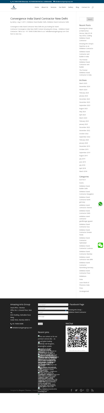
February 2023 (84, 121)
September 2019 (84, 152)
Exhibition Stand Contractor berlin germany (84, 199)
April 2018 (82, 168)
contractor (42, 374)
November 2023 (84, 102)
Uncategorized (84, 291)
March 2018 (83, 171)
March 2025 (83, 83)
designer (49, 374)
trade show (42, 381)
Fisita (81, 279)
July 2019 (82, 159)
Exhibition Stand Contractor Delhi (58, 22)
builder (46, 371)
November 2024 (84, 86)
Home (37, 7)
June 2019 (82, 162)
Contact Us (86, 7)
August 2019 (83, 156)
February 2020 (84, 140)
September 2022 (84, 137)
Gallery (70, 7)
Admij (14, 22)
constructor (54, 371)
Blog (77, 7)
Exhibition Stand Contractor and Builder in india (84, 54)
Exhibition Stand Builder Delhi (36, 22)
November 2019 (84, 146)
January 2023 (83, 124)
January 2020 (83, 143)
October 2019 (83, 149)
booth (40, 371)
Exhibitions (82, 276)
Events (81, 183)
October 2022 (83, 134)
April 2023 (82, 115)
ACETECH (82, 180)
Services (53, 7)
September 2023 (84, 105)
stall (46, 378)
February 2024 (84, 93)
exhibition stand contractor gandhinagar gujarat (86, 218)
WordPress (45, 390)
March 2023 (83, 118)
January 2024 (83, 96)
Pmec (81, 288)
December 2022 (84, 127)
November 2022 (84, 130)
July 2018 (82, 165)
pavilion (41, 378)
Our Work (62, 7)
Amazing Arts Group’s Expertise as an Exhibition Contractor (86, 46)
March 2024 (83, 90)
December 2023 (84, 99)
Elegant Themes (25, 390)
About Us (45, 7)
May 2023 (82, 112)
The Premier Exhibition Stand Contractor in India (85, 72)
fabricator (57, 374)
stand (51, 378)
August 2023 (83, 108)
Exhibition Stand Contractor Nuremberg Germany (86, 265)
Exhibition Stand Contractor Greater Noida (85, 232)
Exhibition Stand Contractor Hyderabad (84, 240)
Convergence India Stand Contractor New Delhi (39, 18)
